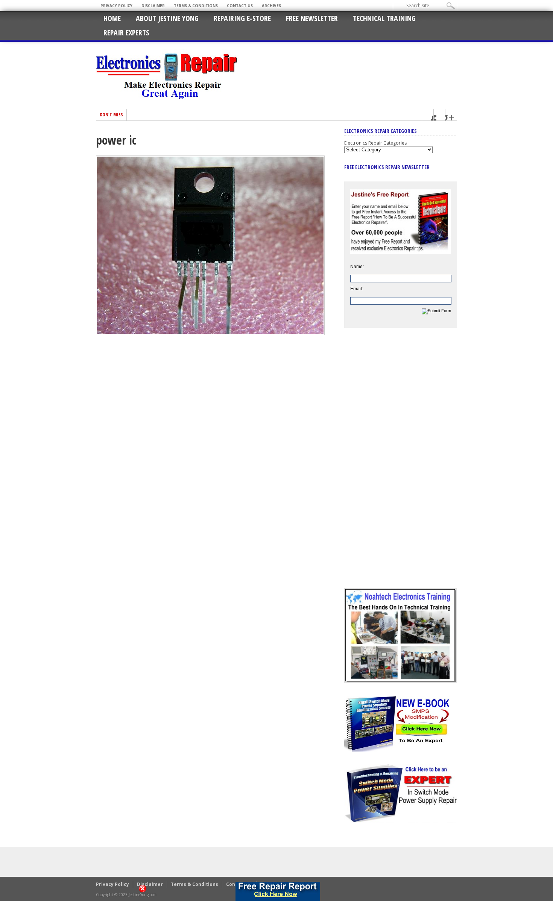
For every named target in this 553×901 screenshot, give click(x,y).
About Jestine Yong (167, 18)
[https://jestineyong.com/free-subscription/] (278, 891)
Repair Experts (126, 32)
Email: (356, 288)
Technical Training (384, 18)
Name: (357, 266)
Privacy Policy (116, 5)
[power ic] (210, 333)
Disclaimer (153, 5)
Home (112, 18)
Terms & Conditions (196, 5)
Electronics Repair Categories (375, 143)
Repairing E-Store (242, 18)
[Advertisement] (400, 463)
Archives (271, 5)
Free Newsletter (312, 18)
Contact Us (240, 5)
